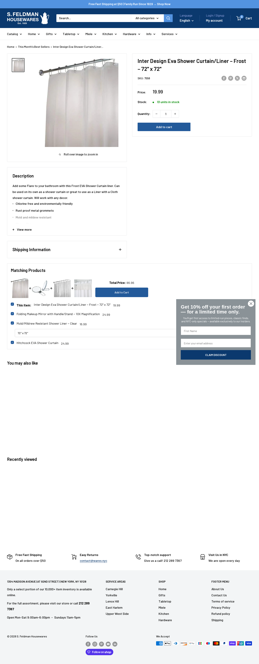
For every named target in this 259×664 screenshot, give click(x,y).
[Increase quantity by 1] (175, 114)
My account (214, 20)
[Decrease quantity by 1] (156, 114)
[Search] (168, 18)
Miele (88, 34)
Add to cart (164, 127)
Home (32, 34)
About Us (217, 589)
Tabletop (69, 34)
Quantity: (144, 114)
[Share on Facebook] (223, 78)
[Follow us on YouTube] (108, 644)
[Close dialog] (251, 304)
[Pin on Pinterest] (230, 78)
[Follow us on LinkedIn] (114, 644)
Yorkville (111, 595)
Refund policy (220, 614)
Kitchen (108, 34)
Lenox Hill (112, 601)
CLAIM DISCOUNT (216, 354)
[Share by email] (244, 78)
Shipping (217, 620)
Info (149, 34)
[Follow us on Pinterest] (101, 644)
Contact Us (219, 595)
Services (168, 34)
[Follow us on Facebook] (88, 644)
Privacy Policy (220, 607)
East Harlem (114, 607)
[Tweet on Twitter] (237, 78)
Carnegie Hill (114, 589)
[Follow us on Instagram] (94, 644)
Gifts (49, 34)
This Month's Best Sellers (34, 46)
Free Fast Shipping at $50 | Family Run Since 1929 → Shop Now (130, 4)
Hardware (129, 34)
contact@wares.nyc (93, 560)
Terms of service (223, 601)
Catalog (12, 34)
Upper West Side (117, 614)
